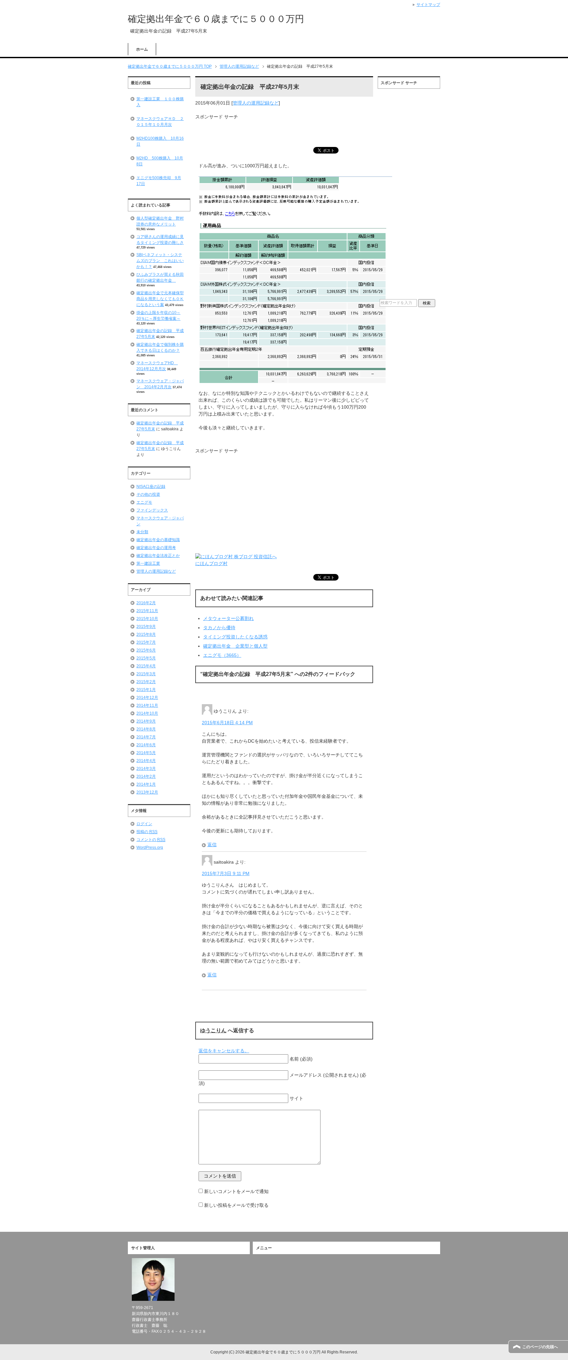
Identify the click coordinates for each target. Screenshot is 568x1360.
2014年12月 (147, 697)
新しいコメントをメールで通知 (236, 1191)
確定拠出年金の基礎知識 (158, 539)
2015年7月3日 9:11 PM (225, 873)
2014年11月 (147, 705)
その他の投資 (148, 494)
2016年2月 (146, 603)
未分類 (142, 532)
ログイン (144, 824)
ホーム (142, 49)
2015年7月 (146, 642)
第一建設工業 (148, 563)
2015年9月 (146, 626)
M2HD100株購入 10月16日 (160, 141)
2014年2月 (146, 776)
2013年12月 (147, 792)
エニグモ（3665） (222, 655)
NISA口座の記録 (150, 486)
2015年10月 (147, 618)
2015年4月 (146, 666)
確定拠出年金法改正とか (158, 555)
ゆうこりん (213, 1030)
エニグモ (144, 502)
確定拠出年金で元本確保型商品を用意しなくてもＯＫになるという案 (160, 299)
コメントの (150, 839)
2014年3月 (146, 768)
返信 (212, 844)
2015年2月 (146, 682)
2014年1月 (146, 784)
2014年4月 (146, 760)
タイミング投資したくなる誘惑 (235, 636)
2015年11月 (147, 610)
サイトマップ (428, 4)
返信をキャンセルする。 (224, 1050)
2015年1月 (146, 689)
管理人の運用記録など (256, 103)
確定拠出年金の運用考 (156, 547)
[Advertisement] (272, 130)
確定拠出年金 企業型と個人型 (235, 646)
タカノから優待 (219, 627)
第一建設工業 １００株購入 (160, 102)
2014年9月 (146, 721)
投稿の (146, 831)
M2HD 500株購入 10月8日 (159, 161)
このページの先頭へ (540, 1347)
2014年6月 (146, 745)
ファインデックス (152, 510)
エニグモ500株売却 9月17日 (158, 181)
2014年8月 (146, 729)
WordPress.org (149, 847)
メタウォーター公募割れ (228, 618)
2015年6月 (146, 650)
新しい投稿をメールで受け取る (236, 1205)
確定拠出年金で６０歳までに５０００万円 (216, 19)
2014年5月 (146, 753)
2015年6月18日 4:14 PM (227, 722)
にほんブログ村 (211, 563)
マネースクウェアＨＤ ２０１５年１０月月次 (160, 121)
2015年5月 (146, 658)
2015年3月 (146, 674)
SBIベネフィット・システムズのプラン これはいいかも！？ (160, 260)
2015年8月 (146, 634)
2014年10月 (147, 713)
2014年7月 (146, 737)
